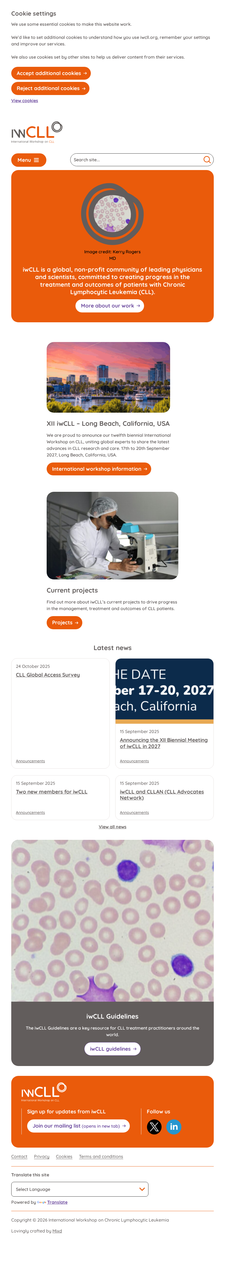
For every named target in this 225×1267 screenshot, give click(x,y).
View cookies (24, 100)
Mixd (57, 1231)
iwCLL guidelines (110, 1048)
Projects (62, 622)
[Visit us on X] (154, 1126)
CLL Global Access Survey (48, 675)
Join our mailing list (76, 1125)
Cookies (64, 1156)
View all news (112, 826)
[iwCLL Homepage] (37, 132)
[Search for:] (136, 160)
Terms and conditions (101, 1156)
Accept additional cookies (49, 73)
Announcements (30, 761)
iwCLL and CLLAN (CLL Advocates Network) (162, 795)
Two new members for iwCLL (52, 792)
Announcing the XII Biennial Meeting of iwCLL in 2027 (164, 743)
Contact (19, 1156)
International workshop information (96, 469)
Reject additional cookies (48, 88)
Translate (57, 1202)
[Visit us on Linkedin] (173, 1126)
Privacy (41, 1156)
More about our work (107, 305)
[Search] (207, 159)
